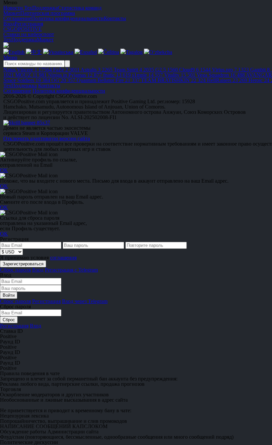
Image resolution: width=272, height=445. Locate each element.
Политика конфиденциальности (69, 91)
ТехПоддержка (20, 39)
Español (88, 52)
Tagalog (134, 52)
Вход (9, 23)
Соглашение (17, 91)
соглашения (63, 257)
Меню (10, 57)
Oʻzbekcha (160, 52)
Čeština (111, 52)
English (17, 52)
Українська (60, 52)
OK (4, 170)
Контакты (49, 85)
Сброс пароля (15, 270)
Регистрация (29, 23)
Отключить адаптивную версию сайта (46, 138)
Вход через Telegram (84, 301)
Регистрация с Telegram (71, 270)
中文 (36, 52)
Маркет (45, 39)
